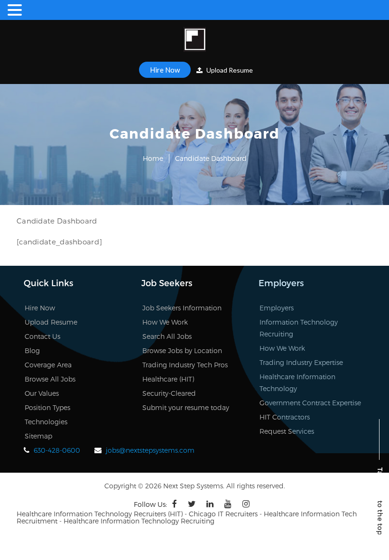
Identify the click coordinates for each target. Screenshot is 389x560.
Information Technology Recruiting (298, 328)
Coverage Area (48, 365)
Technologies (46, 422)
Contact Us (42, 336)
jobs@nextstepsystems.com (150, 450)
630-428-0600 (57, 450)
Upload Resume (229, 70)
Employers (276, 308)
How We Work (165, 322)
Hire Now (165, 69)
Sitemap (38, 436)
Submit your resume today (185, 407)
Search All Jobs (167, 336)
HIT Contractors (284, 417)
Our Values (42, 393)
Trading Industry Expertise (301, 362)
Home (153, 158)
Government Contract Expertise (310, 403)
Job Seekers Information (182, 308)
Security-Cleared (169, 393)
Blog (32, 350)
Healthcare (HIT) (168, 379)
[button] (16, 10)
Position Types (47, 407)
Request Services (286, 431)
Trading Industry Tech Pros (185, 365)
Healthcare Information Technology (297, 382)
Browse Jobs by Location (182, 350)
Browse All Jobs (50, 379)
